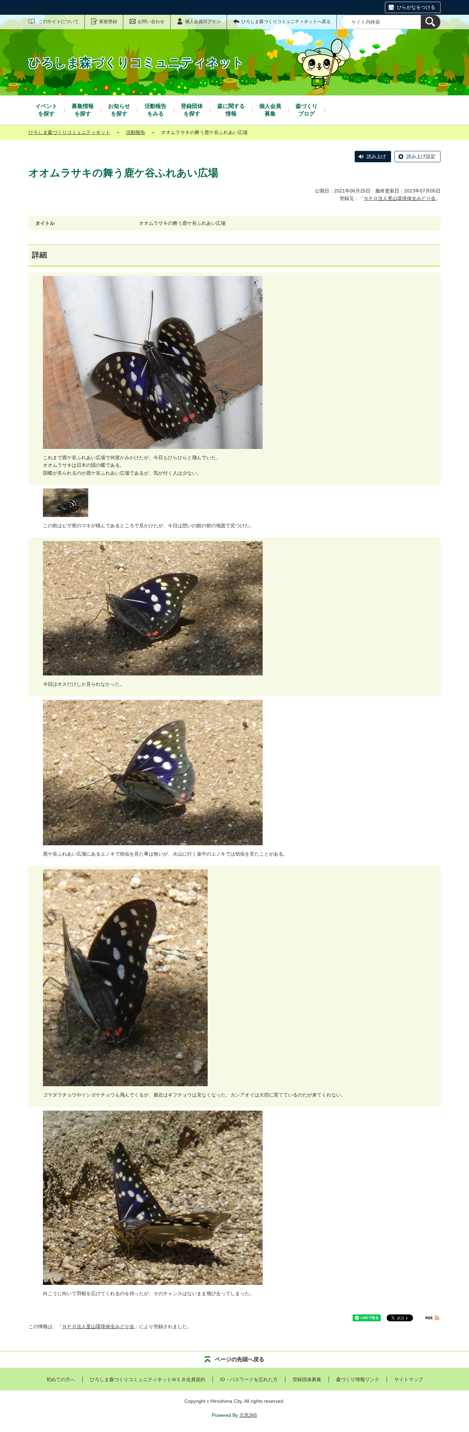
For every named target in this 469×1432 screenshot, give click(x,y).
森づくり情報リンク (357, 1379)
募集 (270, 110)
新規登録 (108, 21)
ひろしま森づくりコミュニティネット (69, 132)
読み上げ (376, 156)
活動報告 (135, 132)
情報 (231, 110)
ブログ (307, 110)
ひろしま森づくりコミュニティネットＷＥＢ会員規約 (147, 1379)
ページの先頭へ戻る (239, 1359)
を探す (46, 110)
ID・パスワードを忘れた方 (249, 1379)
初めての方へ (60, 1379)
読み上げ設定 (421, 156)
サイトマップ (408, 1379)
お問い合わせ (151, 21)
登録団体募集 (307, 1379)
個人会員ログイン (203, 21)
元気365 (248, 1415)
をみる (156, 110)
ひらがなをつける (416, 7)
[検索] (431, 22)
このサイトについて (58, 21)
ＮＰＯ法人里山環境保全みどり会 (400, 198)
